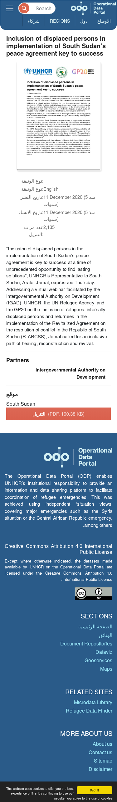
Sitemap (103, 760)
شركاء (34, 21)
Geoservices (98, 660)
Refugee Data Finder (89, 710)
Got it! (94, 790)
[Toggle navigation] (9, 8)
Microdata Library (93, 702)
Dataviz (103, 651)
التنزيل (58, 413)
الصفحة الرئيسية (95, 626)
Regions (60, 21)
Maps (106, 668)
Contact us (100, 752)
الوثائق (105, 635)
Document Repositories (86, 643)
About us (102, 743)
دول (83, 21)
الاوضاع (104, 21)
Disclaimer (100, 768)
